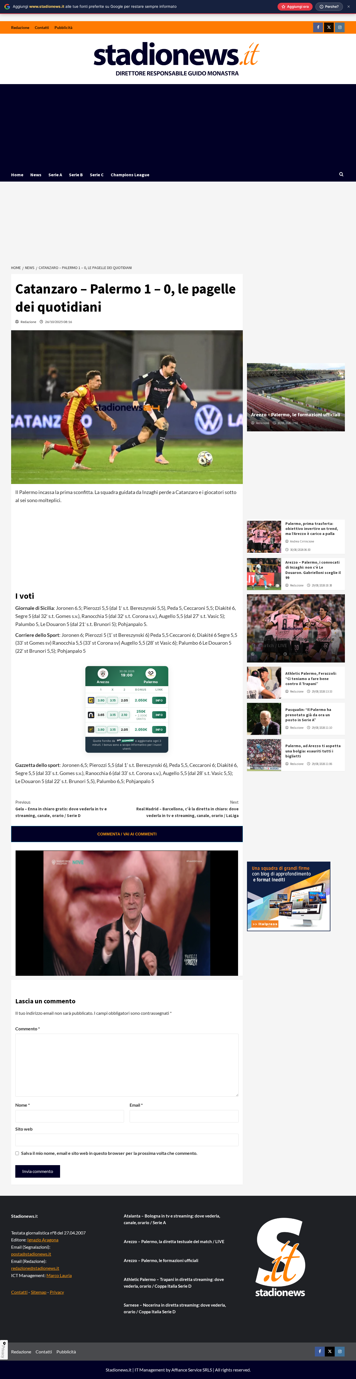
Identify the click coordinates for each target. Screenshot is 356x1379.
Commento (27, 1028)
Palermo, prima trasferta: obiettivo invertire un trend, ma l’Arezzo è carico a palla (311, 528)
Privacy (57, 1292)
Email (136, 1104)
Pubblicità (63, 27)
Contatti (42, 27)
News (35, 174)
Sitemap (38, 1292)
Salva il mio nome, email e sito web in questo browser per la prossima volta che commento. (109, 1153)
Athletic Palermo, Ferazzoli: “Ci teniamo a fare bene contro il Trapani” (311, 678)
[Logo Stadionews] (280, 1257)
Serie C (97, 174)
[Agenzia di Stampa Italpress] (288, 895)
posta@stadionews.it (31, 1253)
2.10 (124, 715)
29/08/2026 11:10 (322, 728)
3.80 (101, 700)
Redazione (20, 27)
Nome (22, 1104)
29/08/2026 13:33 (322, 691)
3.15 (113, 700)
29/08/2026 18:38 (322, 585)
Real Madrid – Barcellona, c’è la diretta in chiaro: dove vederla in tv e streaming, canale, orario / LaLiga (187, 808)
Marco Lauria (59, 1275)
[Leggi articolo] (264, 537)
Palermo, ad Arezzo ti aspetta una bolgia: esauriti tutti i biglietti (313, 750)
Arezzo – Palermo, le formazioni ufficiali (295, 414)
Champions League (130, 174)
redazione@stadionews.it (35, 1268)
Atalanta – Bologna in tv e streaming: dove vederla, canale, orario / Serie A (172, 1219)
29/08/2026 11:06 (322, 764)
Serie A (55, 174)
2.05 (124, 700)
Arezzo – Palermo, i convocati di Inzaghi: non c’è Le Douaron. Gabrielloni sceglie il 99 (313, 570)
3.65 (101, 715)
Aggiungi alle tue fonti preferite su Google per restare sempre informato (95, 6)
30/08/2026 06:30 (300, 550)
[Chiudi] (349, 6)
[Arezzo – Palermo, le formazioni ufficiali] (296, 397)
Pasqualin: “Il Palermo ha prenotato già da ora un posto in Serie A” (308, 714)
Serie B (76, 174)
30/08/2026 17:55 (288, 423)
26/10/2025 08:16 (58, 322)
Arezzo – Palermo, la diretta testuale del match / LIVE (174, 1241)
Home (17, 174)
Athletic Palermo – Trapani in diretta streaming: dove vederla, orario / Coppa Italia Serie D (174, 1282)
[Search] (341, 174)
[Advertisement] (178, 126)
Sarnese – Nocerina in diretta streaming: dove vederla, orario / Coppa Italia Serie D (175, 1308)
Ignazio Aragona (42, 1239)
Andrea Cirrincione (302, 541)
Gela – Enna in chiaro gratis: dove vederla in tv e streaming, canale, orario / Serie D (61, 808)
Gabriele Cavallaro (268, 654)
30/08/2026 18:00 (298, 654)
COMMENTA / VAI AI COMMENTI (127, 834)
